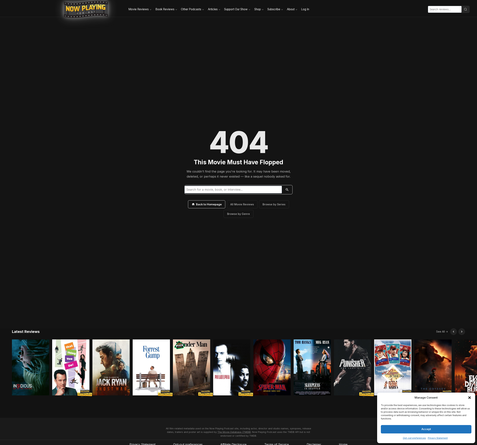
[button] (469, 397)
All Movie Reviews (242, 204)
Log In (305, 9)
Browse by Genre (238, 213)
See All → (442, 331)
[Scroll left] (453, 331)
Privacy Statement (438, 438)
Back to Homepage (209, 204)
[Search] (465, 9)
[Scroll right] (461, 331)
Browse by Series (274, 204)
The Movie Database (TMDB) (234, 432)
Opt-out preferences (414, 438)
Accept (426, 429)
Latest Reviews (26, 331)
